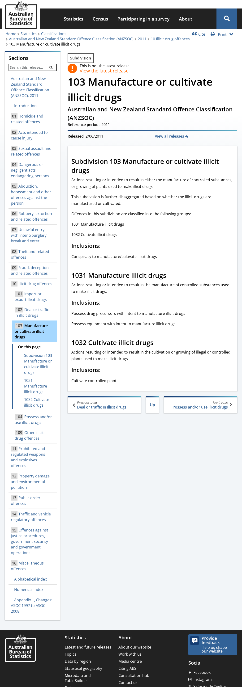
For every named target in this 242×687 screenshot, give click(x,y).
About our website (134, 647)
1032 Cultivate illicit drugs (36, 402)
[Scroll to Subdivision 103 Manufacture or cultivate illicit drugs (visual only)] (94, 171)
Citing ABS (127, 668)
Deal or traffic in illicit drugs (101, 405)
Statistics (73, 19)
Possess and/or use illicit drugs (200, 405)
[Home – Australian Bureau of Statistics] (20, 648)
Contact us (128, 682)
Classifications (53, 33)
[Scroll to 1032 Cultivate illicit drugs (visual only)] (159, 343)
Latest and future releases (88, 647)
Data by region (78, 661)
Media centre (130, 661)
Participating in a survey (143, 19)
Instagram (203, 679)
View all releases (170, 136)
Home (10, 33)
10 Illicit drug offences (170, 39)
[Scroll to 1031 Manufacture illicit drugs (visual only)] (171, 276)
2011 (142, 39)
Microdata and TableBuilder (78, 678)
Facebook (202, 672)
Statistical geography (83, 668)
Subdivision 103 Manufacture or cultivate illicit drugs (38, 364)
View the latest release (104, 70)
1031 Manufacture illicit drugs (35, 386)
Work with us (130, 654)
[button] (226, 18)
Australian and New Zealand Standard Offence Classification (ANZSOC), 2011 (30, 87)
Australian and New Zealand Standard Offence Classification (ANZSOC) (71, 39)
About (185, 19)
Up (152, 404)
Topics (70, 654)
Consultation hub (133, 675)
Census (100, 19)
